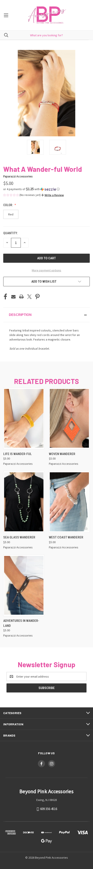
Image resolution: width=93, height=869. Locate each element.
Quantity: (10, 233)
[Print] (21, 297)
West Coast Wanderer (66, 537)
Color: (8, 205)
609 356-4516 (48, 809)
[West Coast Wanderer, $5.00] (69, 502)
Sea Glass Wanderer (19, 537)
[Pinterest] (37, 297)
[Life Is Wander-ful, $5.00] (23, 418)
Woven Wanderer (62, 454)
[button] (46, 189)
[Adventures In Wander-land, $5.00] (23, 585)
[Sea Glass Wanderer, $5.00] (23, 502)
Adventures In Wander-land (21, 623)
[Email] (13, 297)
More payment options (46, 270)
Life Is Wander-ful (17, 454)
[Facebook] (5, 297)
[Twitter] (29, 297)
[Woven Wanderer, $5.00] (69, 418)
